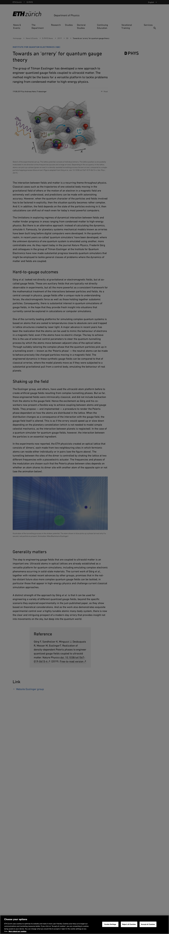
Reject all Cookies (129, 924)
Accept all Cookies (148, 924)
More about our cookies (17, 931)
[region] (84, 924)
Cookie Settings (110, 924)
